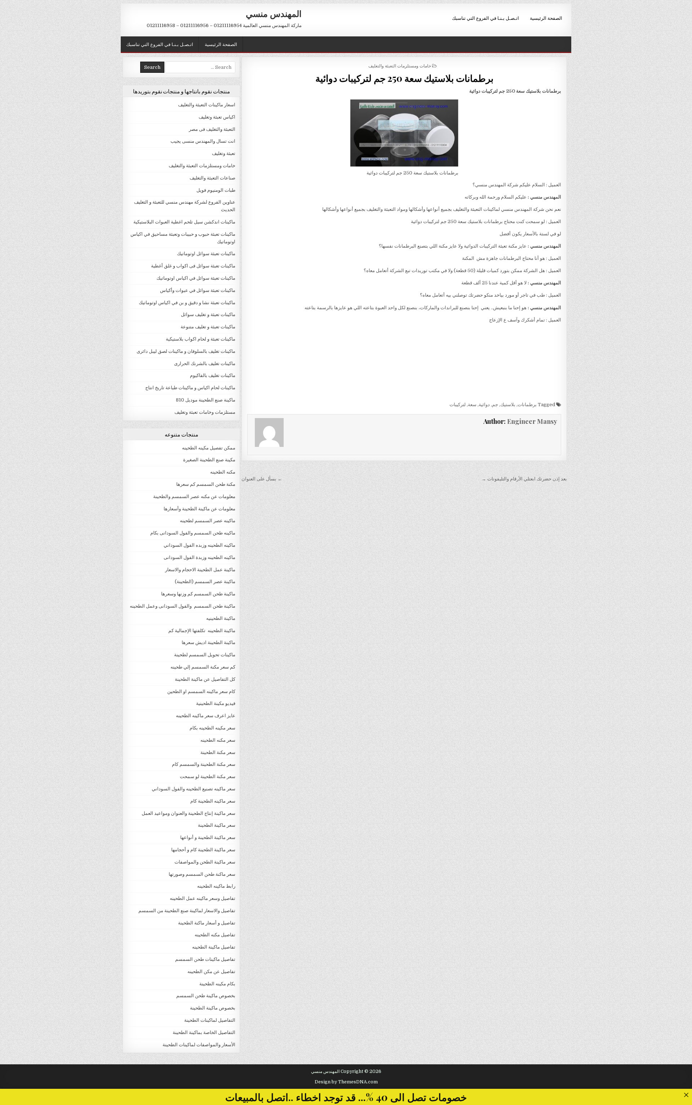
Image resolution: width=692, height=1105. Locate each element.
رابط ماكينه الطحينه (216, 886)
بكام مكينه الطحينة (217, 983)
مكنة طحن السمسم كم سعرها (205, 484)
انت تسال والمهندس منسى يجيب (202, 141)
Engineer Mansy (532, 421)
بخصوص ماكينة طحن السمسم (205, 995)
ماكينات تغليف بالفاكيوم (212, 375)
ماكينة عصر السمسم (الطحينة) (205, 581)
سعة (472, 404)
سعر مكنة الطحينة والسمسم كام (203, 764)
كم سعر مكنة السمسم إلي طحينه (202, 667)
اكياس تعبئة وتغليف (217, 117)
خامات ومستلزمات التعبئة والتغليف (399, 65)
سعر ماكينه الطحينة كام (212, 801)
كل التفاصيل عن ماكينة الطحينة (205, 679)
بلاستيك (507, 404)
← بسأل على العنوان (261, 479)
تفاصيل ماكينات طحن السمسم (205, 959)
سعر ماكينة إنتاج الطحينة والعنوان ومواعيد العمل (188, 813)
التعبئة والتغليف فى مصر (212, 129)
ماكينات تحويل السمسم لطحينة (204, 654)
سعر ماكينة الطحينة (216, 825)
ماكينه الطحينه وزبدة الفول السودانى (199, 557)
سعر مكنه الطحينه (217, 740)
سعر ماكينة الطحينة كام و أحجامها (203, 849)
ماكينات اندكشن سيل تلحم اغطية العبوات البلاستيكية (184, 222)
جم (495, 404)
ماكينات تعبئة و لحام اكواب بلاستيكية (200, 339)
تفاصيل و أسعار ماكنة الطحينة (206, 923)
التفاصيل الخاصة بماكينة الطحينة (204, 1032)
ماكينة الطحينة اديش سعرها (208, 642)
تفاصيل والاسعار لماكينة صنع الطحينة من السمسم (186, 910)
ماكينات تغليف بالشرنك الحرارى (204, 363)
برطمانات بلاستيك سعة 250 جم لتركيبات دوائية (404, 78)
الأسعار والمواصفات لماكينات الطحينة (199, 1044)
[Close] (686, 1095)
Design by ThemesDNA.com (346, 1081)
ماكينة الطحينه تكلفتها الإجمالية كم (201, 630)
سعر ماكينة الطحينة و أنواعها (207, 837)
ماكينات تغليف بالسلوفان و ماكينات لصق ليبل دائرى (186, 351)
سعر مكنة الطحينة (217, 752)
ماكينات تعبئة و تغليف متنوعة (208, 326)
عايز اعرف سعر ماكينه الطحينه (205, 715)
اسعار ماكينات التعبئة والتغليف (206, 104)
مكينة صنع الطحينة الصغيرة (209, 459)
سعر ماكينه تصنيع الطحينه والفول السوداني (193, 788)
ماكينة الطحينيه (220, 618)
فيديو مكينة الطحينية (215, 703)
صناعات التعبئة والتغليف (212, 178)
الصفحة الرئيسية (546, 17)
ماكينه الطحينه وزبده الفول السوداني (199, 545)
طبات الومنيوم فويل (215, 190)
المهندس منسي (274, 13)
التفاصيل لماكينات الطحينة (209, 1020)
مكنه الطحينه (222, 472)
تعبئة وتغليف (223, 153)
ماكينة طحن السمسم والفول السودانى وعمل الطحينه (182, 606)
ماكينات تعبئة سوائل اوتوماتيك (206, 253)
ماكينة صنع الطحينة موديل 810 (205, 400)
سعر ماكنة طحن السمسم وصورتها (202, 874)
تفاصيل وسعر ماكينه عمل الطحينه (202, 898)
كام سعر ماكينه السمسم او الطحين (201, 691)
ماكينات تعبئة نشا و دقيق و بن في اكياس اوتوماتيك (187, 302)
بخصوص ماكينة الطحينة (212, 1008)
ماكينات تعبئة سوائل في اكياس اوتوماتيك (195, 278)
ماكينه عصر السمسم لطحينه (207, 520)
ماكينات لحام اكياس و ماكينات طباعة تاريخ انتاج (190, 387)
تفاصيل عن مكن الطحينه (211, 971)
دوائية (484, 404)
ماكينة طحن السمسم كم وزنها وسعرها (198, 593)
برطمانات (527, 404)
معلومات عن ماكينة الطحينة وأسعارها (199, 508)
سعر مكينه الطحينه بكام (212, 728)
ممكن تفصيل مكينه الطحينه (208, 448)
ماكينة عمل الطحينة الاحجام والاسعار (200, 569)
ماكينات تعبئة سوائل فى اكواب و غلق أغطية (193, 266)
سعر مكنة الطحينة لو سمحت (207, 776)
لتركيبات (457, 404)
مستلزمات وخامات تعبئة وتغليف (204, 412)
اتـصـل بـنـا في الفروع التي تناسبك (485, 17)
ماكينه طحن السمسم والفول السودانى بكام (192, 533)
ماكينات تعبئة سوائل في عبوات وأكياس (197, 290)
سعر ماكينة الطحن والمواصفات (204, 862)
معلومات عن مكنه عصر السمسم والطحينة (194, 496)
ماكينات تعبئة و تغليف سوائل (208, 314)
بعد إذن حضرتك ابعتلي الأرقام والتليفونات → (524, 479)
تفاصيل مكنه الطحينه (215, 934)
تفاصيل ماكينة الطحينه (213, 947)
